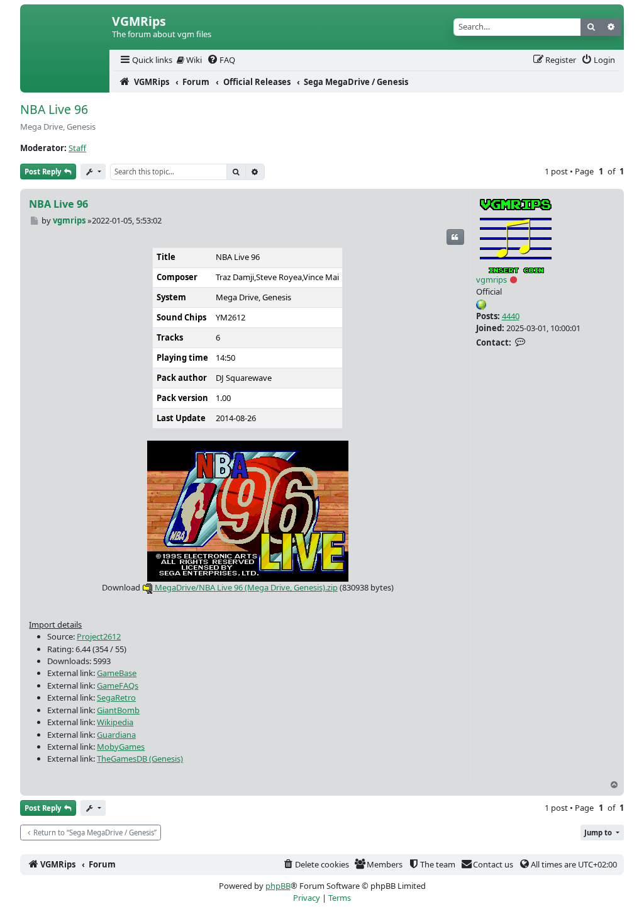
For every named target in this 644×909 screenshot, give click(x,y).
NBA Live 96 (54, 109)
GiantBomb (118, 710)
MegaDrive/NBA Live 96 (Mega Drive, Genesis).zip (245, 587)
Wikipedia (115, 722)
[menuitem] (145, 60)
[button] (602, 832)
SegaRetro (116, 697)
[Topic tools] (93, 171)
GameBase (116, 673)
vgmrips (491, 279)
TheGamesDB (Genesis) (140, 758)
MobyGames (121, 746)
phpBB (278, 885)
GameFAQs (117, 685)
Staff (77, 148)
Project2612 (99, 636)
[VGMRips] (64, 82)
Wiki (193, 59)
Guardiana (116, 734)
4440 (510, 316)
